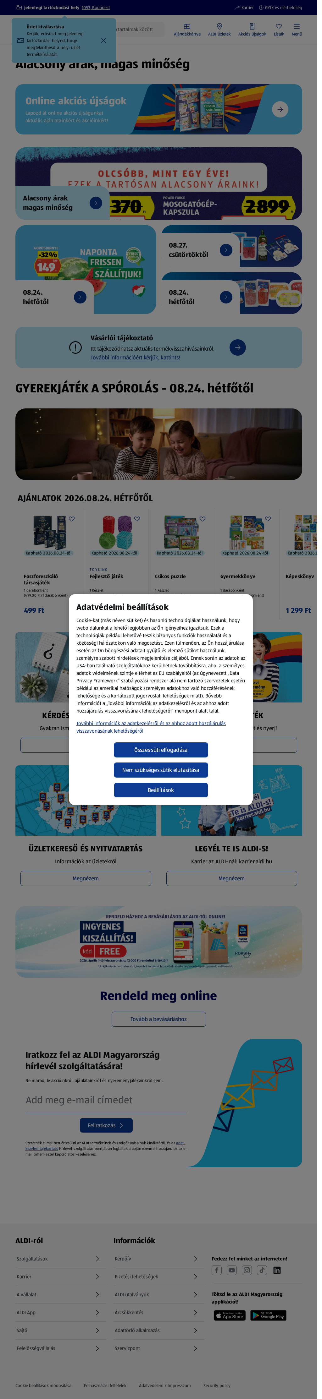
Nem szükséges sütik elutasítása (160, 770)
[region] (161, 699)
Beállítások (161, 790)
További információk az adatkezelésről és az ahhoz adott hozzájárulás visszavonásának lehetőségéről (151, 727)
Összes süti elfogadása (161, 750)
